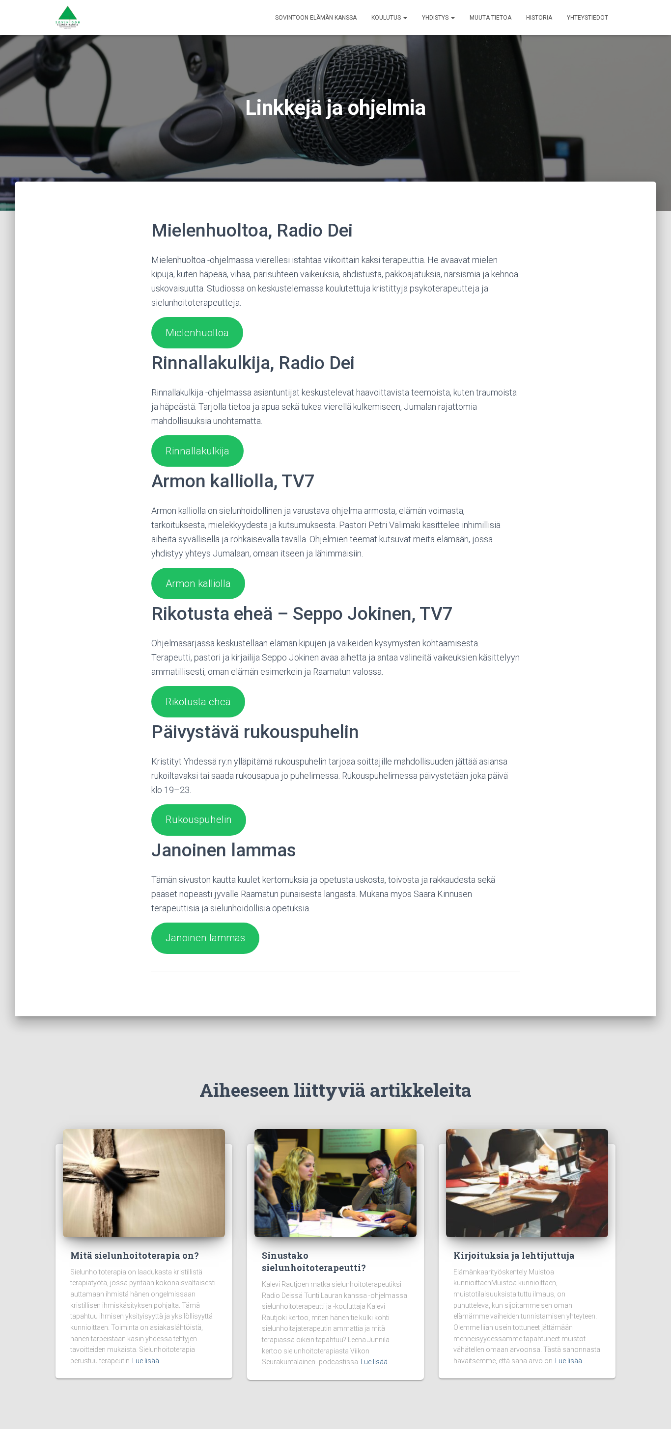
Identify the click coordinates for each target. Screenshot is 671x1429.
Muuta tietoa (490, 17)
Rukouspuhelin (199, 819)
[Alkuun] (67, 17)
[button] (404, 17)
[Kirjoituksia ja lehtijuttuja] (527, 1182)
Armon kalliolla (198, 583)
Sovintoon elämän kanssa (316, 17)
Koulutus (386, 17)
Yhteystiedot (587, 17)
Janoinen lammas (205, 938)
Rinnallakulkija (197, 451)
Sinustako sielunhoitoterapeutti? (314, 1261)
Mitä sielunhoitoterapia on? (134, 1255)
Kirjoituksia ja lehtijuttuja (514, 1255)
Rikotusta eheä (198, 702)
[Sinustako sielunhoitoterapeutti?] (335, 1182)
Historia (539, 17)
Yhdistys (436, 17)
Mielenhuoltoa (197, 333)
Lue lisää (145, 1361)
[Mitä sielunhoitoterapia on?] (144, 1182)
